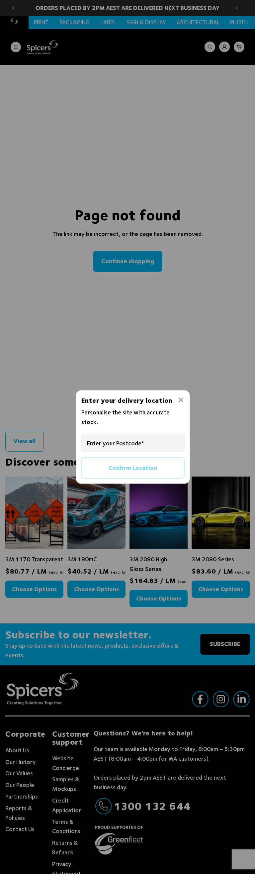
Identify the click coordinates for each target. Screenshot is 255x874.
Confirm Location (133, 467)
